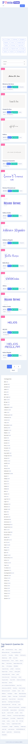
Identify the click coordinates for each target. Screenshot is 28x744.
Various (4, 357)
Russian (5, 537)
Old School (6, 519)
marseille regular (5, 718)
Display (6, 42)
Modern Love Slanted (21, 679)
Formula (11, 671)
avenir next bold (11, 729)
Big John (3, 712)
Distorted (6, 435)
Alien (5, 381)
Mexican (6, 506)
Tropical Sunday (5, 668)
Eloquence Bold (5, 679)
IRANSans (4, 693)
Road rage (15, 696)
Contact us (17, 742)
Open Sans (4, 701)
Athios (5, 286)
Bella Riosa (6, 263)
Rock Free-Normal (9, 649)
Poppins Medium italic (17, 663)
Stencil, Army (7, 557)
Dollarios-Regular (8, 240)
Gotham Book (20, 699)
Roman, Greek (7, 532)
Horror (5, 481)
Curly (5, 422)
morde (13, 721)
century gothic (17, 671)
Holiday (13, 45)
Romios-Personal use (9, 188)
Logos (5, 501)
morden (3, 721)
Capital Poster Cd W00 (16, 723)
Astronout (9, 715)
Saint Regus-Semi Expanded (14, 701)
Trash (5, 565)
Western (8, 311)
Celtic (5, 412)
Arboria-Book (4, 682)
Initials (5, 486)
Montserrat (4, 696)
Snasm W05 (12, 679)
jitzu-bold (15, 657)
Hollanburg (16, 726)
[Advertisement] (14, 22)
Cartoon (6, 410)
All (4, 39)
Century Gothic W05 (6, 674)
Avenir (19, 690)
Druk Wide (15, 688)
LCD (5, 496)
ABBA (3, 649)
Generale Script (17, 732)
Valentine (6, 575)
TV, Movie (6, 568)
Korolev (13, 674)
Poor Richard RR (22, 696)
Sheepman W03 (20, 718)
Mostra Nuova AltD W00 (6, 688)
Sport (5, 552)
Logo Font (20, 45)
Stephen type (4, 657)
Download (15, 87)
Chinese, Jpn (7, 415)
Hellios (5, 134)
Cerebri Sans (23, 726)
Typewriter (6, 570)
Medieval (6, 504)
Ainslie (20, 677)
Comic (5, 420)
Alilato (20, 649)
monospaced (4, 726)
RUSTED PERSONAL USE (20, 729)
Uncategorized (20, 51)
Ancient (6, 384)
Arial (23, 690)
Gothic (6, 45)
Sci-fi (5, 542)
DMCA (21, 742)
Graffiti (20, 112)
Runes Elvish (6, 534)
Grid (5, 466)
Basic (9, 39)
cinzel (19, 704)
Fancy (12, 42)
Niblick (16, 693)
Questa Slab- (9, 732)
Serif (24, 288)
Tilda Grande (9, 663)
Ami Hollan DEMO (5, 710)
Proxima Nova (14, 677)
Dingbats (22, 39)
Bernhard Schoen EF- (6, 690)
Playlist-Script (4, 671)
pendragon (23, 707)
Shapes (5, 550)
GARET (10, 657)
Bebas (3, 663)
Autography (4, 734)
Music (5, 511)
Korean (5, 494)
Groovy (5, 468)
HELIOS (5, 329)
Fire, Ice (5, 450)
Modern (4, 218)
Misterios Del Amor (8, 84)
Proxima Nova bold (5, 677)
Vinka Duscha (23, 655)
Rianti (21, 712)
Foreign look (20, 42)
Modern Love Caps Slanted (14, 707)
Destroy (6, 427)
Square (5, 555)
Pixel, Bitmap (7, 524)
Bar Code (6, 397)
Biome (17, 660)
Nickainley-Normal (5, 660)
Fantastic (6, 448)
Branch (21, 660)
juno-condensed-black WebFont (8, 685)
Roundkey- (11, 655)
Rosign (3, 723)
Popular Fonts (14, 48)
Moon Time (19, 685)
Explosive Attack (13, 710)
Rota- (16, 649)
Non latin (6, 48)
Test (10, 87)
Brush (5, 404)
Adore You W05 (10, 712)
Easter (5, 438)
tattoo (5, 51)
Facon (12, 660)
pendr (18, 674)
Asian (5, 394)
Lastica (8, 721)
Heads (5, 476)
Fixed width (6, 453)
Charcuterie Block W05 (15, 652)
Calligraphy (21, 87)
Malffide (16, 655)
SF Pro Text (14, 704)
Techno (12, 51)
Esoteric (6, 443)
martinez (3, 715)
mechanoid (17, 668)
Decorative (6, 425)
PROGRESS (16, 666)
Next (13, 370)
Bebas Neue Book (22, 693)
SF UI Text (21, 721)
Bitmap (15, 39)
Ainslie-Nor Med (22, 688)
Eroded (5, 440)
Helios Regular (7, 352)
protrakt (11, 668)
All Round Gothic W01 (6, 704)
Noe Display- (10, 693)
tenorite (16, 712)
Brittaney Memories (5, 652)
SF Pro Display (9, 666)
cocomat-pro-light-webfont (18, 715)
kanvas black (21, 710)
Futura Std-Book (12, 699)
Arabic (5, 389)
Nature (5, 514)
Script (22, 48)
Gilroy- (3, 666)
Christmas (6, 417)
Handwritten (7, 473)
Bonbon (10, 682)
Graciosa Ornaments (9, 161)
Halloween (6, 471)
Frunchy (8, 723)
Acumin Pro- (4, 655)
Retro (5, 529)
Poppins (9, 696)
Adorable (14, 690)
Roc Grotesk (4, 707)
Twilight (10, 726)
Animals (6, 387)
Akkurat (3, 732)
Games (5, 458)
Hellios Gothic (7, 213)
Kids (5, 491)
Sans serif (6, 540)
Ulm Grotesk (12, 718)
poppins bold (4, 699)
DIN (17, 721)
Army (5, 392)
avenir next (4, 729)
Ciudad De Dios (7, 109)
